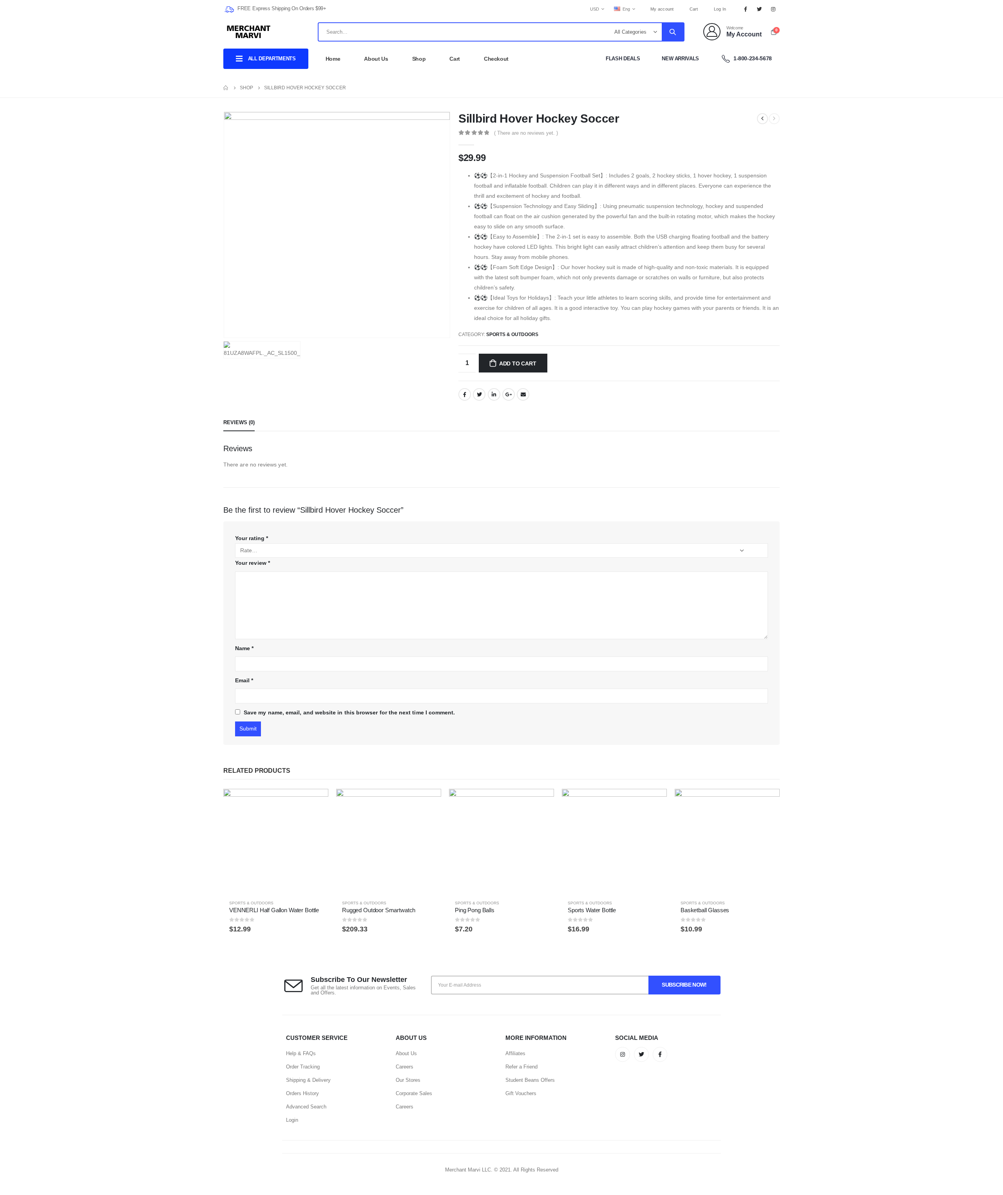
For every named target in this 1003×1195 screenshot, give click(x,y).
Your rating (251, 538)
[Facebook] (745, 9)
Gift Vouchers (520, 1093)
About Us (376, 59)
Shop (419, 59)
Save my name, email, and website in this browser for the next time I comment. (349, 712)
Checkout (496, 59)
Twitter (479, 394)
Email (523, 394)
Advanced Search (306, 1107)
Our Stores (408, 1080)
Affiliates (515, 1053)
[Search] (673, 32)
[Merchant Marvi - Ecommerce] (249, 32)
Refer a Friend (521, 1067)
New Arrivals (680, 58)
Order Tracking (303, 1067)
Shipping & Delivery (308, 1080)
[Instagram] (773, 9)
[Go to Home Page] (226, 88)
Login (292, 1120)
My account (662, 9)
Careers (404, 1067)
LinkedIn (494, 394)
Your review (252, 563)
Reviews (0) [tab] (239, 422)
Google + (508, 394)
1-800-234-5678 (752, 58)
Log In (720, 9)
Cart (694, 9)
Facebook (464, 394)
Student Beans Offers (530, 1080)
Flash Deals (623, 58)
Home (333, 59)
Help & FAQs (301, 1053)
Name (244, 648)
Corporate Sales (414, 1093)
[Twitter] (760, 9)
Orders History (302, 1093)
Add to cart (517, 363)
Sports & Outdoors (512, 334)
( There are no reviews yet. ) (526, 133)
